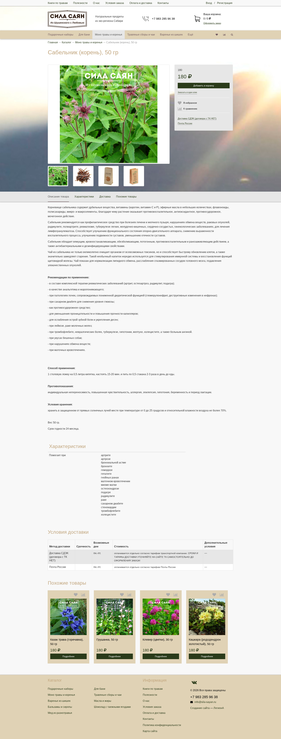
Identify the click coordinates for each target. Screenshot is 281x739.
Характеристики (84, 196)
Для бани (84, 34)
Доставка (105, 196)
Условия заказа (114, 3)
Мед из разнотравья (60, 713)
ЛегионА (219, 708)
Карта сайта (150, 731)
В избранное (190, 103)
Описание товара (58, 196)
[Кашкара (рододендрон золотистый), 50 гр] (207, 617)
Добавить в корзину (203, 85)
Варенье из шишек (171, 34)
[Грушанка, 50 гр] (114, 617)
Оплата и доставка (140, 3)
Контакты (163, 3)
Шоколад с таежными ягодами (112, 706)
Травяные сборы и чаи (141, 34)
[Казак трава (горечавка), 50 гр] (68, 617)
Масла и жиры (102, 700)
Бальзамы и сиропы (60, 706)
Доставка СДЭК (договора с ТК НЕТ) (197, 118)
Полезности (80, 3)
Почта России (185, 123)
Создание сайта (200, 708)
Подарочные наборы (60, 34)
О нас (96, 3)
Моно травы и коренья (108, 34)
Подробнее (68, 656)
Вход (209, 3)
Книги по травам (58, 3)
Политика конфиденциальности (162, 725)
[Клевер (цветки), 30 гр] (161, 617)
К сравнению (190, 108)
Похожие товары (126, 196)
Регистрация (224, 3)
